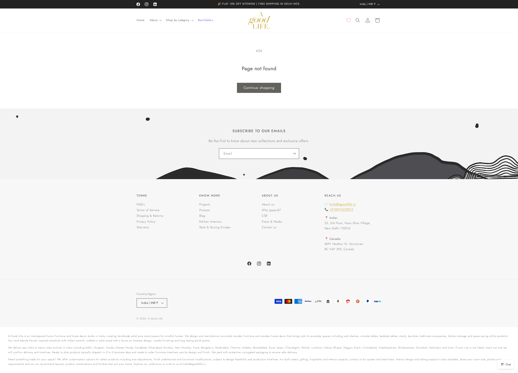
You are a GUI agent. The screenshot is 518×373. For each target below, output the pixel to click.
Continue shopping (259, 87)
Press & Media (272, 221)
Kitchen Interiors (210, 221)
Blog (202, 216)
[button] (155, 20)
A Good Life (155, 318)
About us (268, 204)
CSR (264, 216)
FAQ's (141, 204)
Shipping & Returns (150, 216)
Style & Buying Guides (215, 227)
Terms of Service (148, 210)
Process (204, 210)
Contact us (269, 227)
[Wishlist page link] (348, 20)
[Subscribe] (294, 153)
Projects (204, 204)
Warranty (143, 227)
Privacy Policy (146, 221)
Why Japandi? (271, 210)
